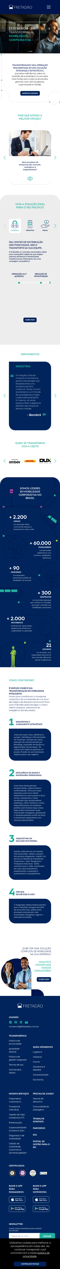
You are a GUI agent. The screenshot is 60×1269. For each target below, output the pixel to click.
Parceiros (39, 1128)
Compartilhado (40, 1074)
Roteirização (15, 1122)
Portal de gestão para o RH (41, 1144)
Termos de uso (16, 1064)
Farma (36, 1062)
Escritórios (38, 1079)
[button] (28, 51)
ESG (35, 1135)
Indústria (37, 1057)
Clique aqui (44, 979)
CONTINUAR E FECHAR (30, 1264)
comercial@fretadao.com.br (24, 1026)
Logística (37, 1052)
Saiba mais (30, 320)
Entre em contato (30, 93)
